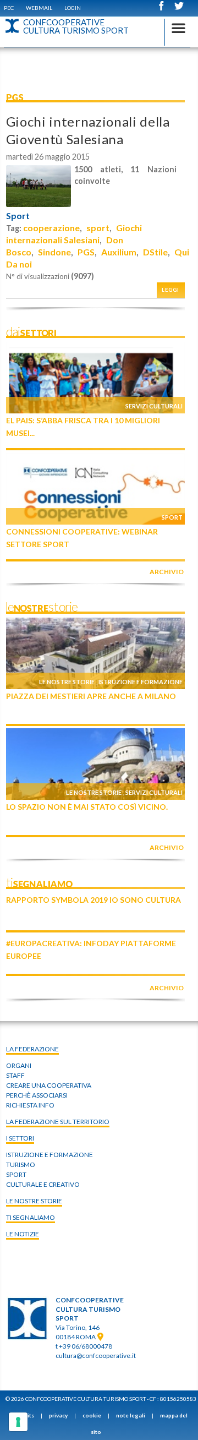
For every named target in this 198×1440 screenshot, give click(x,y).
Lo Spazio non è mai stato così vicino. (87, 806)
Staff (15, 1075)
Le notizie (22, 1234)
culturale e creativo (43, 1184)
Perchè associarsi (37, 1095)
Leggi (170, 290)
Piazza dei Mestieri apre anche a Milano (91, 696)
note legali (130, 1415)
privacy (58, 1415)
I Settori (20, 1138)
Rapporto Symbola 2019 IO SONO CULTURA (93, 899)
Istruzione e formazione (140, 681)
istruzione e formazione (49, 1154)
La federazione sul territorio (57, 1121)
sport (97, 227)
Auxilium (118, 252)
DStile (155, 252)
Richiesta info (30, 1105)
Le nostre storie (67, 681)
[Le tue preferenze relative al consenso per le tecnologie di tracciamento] (18, 1421)
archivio (167, 572)
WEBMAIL (39, 7)
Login (72, 7)
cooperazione (51, 227)
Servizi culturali (154, 406)
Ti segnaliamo (30, 1217)
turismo (20, 1164)
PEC (9, 7)
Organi (18, 1065)
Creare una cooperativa (48, 1085)
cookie (91, 1415)
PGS (86, 252)
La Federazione (32, 1049)
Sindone (54, 252)
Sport (18, 215)
